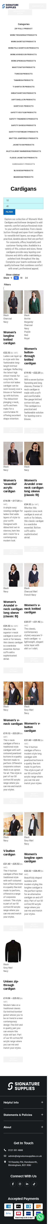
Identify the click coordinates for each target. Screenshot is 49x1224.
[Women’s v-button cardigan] (34, 693)
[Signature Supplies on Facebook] (13, 1184)
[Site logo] (10, 6)
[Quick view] (6, 436)
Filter (9, 212)
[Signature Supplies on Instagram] (20, 1184)
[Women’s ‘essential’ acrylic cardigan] (13, 453)
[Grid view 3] (6, 281)
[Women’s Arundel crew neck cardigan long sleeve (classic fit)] (34, 453)
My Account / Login (20, 12)
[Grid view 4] (7, 281)
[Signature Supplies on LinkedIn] (27, 1184)
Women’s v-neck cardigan (13, 721)
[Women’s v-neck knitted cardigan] (34, 575)
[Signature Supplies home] (23, 1086)
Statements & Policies (18, 1115)
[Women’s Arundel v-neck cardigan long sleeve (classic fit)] (13, 575)
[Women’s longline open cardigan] (34, 824)
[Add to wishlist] (6, 423)
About (7, 1127)
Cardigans (8, 349)
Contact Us (38, 6)
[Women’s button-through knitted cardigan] (34, 302)
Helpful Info (11, 1102)
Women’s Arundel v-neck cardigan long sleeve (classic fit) (13, 609)
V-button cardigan (9, 852)
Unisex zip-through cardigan (11, 985)
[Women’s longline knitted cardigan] (13, 302)
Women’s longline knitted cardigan (9, 338)
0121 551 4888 (15, 1150)
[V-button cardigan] (13, 824)
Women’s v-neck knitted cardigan (32, 608)
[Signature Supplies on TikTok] (34, 1184)
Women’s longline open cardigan (33, 857)
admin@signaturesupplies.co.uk (25, 1156)
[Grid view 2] (4, 281)
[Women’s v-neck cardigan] (13, 693)
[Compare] (6, 327)
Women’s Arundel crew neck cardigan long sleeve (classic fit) (33, 488)
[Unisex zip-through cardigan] (13, 951)
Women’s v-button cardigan (32, 727)
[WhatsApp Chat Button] (40, 1217)
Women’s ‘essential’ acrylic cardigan (10, 486)
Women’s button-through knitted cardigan (30, 356)
